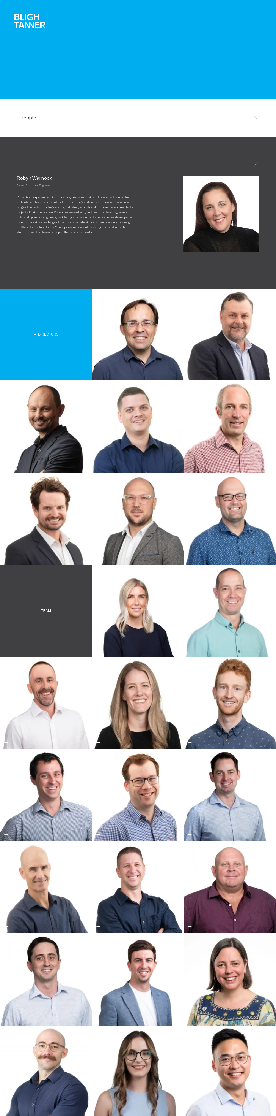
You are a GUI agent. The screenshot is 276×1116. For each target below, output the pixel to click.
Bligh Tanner (29, 21)
